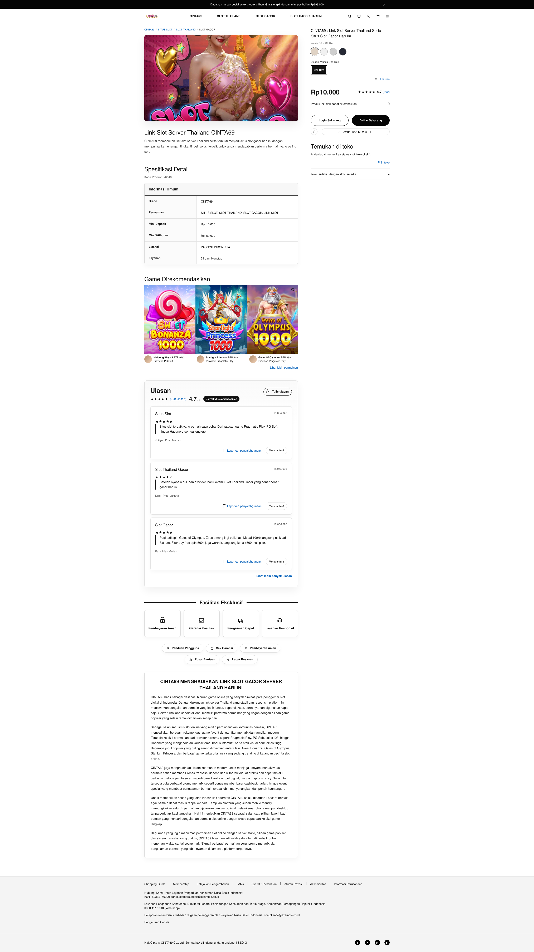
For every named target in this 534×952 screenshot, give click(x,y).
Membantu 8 (276, 506)
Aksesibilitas (318, 883)
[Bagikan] (314, 131)
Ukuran (385, 79)
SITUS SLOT (165, 29)
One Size (319, 70)
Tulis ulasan (280, 391)
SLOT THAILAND (229, 16)
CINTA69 (196, 16)
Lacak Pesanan (242, 659)
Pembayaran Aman (263, 648)
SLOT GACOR (265, 16)
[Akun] (368, 16)
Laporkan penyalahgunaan (244, 450)
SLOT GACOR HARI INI (306, 16)
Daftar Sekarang (371, 120)
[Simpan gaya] (292, 289)
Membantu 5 (276, 450)
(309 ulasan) (178, 399)
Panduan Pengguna (185, 648)
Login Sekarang (330, 120)
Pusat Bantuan (205, 659)
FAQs (240, 883)
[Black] (342, 51)
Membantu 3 (276, 561)
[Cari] (349, 16)
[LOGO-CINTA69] (152, 16)
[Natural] (314, 51)
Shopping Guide (154, 883)
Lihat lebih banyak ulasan (274, 576)
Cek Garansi (224, 648)
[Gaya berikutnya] (293, 319)
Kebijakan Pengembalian (213, 883)
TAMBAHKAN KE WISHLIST (358, 131)
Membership (181, 883)
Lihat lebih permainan (284, 367)
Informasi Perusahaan (348, 883)
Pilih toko (384, 162)
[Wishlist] (358, 16)
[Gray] (333, 51)
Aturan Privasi (293, 883)
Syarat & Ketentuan (264, 883)
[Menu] (387, 16)
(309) (386, 92)
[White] (324, 51)
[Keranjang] (377, 16)
